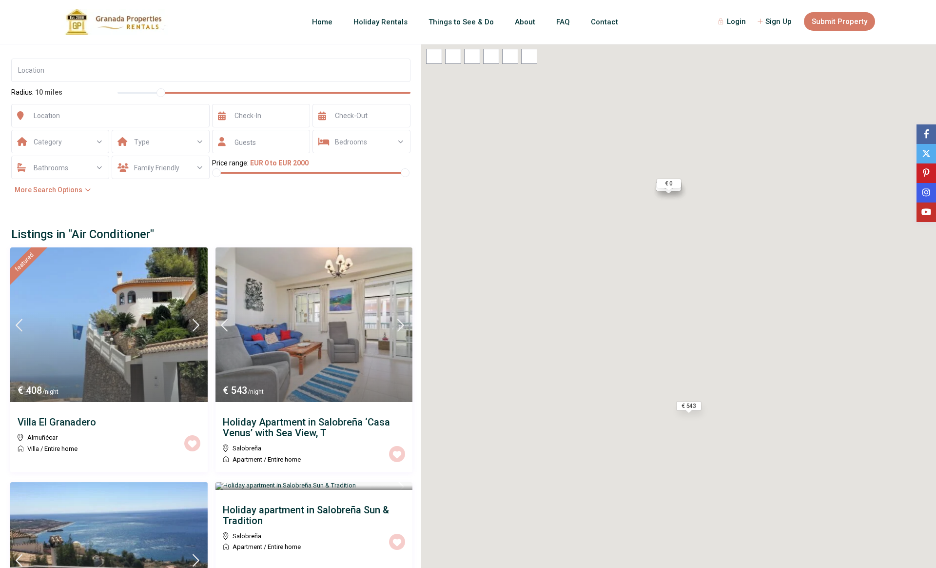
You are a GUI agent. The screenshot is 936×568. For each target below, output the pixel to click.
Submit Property (839, 21)
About (525, 22)
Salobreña (247, 448)
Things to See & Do (461, 22)
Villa (33, 448)
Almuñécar (42, 437)
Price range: (230, 163)
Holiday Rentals (380, 22)
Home (322, 22)
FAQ (563, 22)
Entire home (61, 448)
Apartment (247, 459)
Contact (604, 22)
